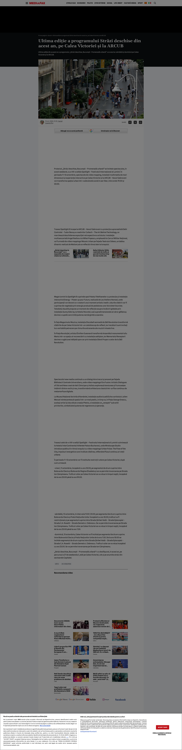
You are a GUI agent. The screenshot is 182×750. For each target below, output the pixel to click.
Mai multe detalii (45, 725)
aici (67, 737)
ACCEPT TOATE (162, 727)
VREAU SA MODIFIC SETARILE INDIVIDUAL (162, 733)
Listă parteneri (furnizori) (88, 731)
